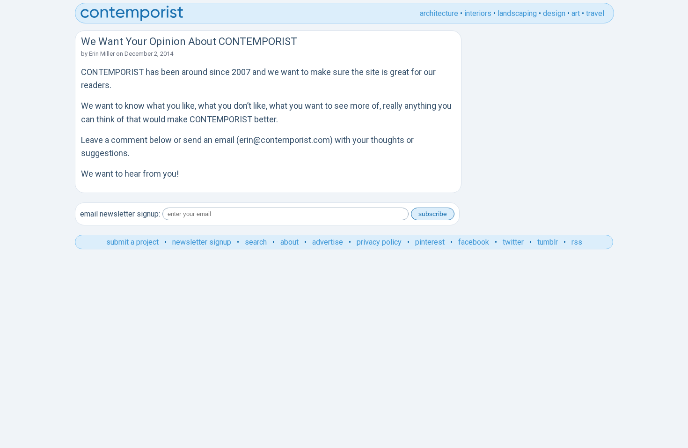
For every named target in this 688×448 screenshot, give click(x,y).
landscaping (517, 13)
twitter (513, 242)
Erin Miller (102, 53)
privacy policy (379, 242)
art (575, 13)
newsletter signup (201, 242)
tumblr (547, 242)
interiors (477, 13)
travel (595, 13)
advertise (327, 242)
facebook (473, 242)
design (554, 13)
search (256, 242)
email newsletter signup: (120, 213)
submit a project (132, 242)
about (289, 242)
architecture (439, 13)
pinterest (430, 242)
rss (576, 242)
